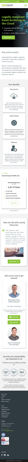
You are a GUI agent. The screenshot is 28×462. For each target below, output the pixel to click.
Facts (2, 397)
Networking (4, 411)
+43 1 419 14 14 (6, 429)
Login (18, 1)
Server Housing (4, 415)
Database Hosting (5, 409)
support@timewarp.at (5, 1)
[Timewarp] (7, 5)
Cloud (2, 405)
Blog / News (4, 394)
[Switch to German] (20, 1)
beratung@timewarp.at (8, 430)
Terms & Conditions (5, 399)
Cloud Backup (4, 407)
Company (3, 396)
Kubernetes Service (5, 413)
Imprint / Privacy (5, 401)
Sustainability (4, 416)
